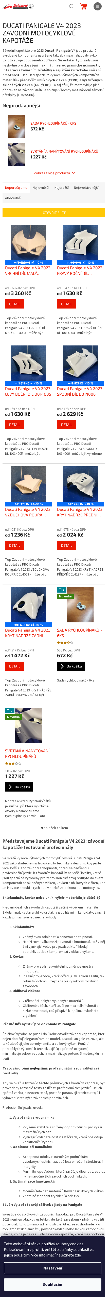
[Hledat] (71, 6)
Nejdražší (62, 187)
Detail (14, 304)
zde (78, 1255)
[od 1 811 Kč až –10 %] (80, 242)
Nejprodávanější (86, 187)
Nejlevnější (41, 187)
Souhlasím (52, 1284)
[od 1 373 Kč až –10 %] (28, 484)
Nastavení (52, 1268)
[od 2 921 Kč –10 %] (80, 363)
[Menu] (98, 6)
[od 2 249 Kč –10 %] (80, 484)
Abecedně (13, 198)
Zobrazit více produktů (52, 173)
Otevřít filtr (54, 212)
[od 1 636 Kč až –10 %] (28, 604)
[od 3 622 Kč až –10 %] (28, 242)
